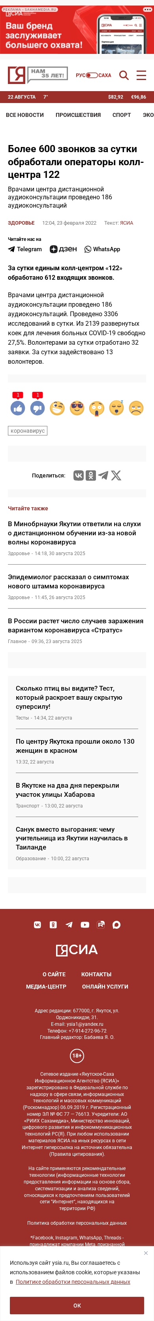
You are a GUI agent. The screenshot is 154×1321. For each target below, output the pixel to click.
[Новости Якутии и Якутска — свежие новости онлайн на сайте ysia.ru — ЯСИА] (38, 75)
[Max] (116, 925)
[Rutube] (101, 925)
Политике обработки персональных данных (73, 1282)
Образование (31, 858)
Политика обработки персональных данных (77, 1223)
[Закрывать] (145, 1253)
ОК (77, 1305)
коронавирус (28, 431)
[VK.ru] (78, 475)
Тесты (22, 718)
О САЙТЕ (54, 974)
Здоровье (21, 223)
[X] (116, 475)
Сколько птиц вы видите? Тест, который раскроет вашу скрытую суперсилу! (69, 697)
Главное (17, 641)
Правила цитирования (76, 1154)
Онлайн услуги (105, 986)
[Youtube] (85, 925)
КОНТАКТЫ (96, 974)
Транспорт (27, 806)
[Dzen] (63, 249)
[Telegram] (103, 475)
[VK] (37, 925)
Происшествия (78, 115)
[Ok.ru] (91, 475)
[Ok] (53, 925)
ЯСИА (126, 223)
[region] (77, 1283)
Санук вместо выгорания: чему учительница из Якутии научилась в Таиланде (72, 838)
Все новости (25, 115)
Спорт (122, 115)
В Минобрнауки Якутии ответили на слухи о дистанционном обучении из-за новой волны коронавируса (74, 533)
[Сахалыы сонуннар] (93, 75)
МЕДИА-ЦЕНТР (46, 986)
